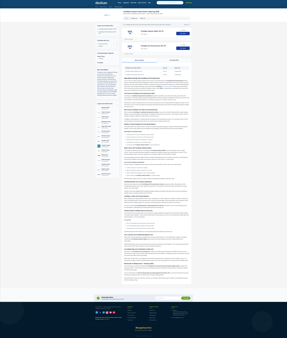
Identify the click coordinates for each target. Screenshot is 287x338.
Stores (119, 2)
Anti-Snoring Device (167, 86)
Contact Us (130, 320)
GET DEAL (183, 33)
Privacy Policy (130, 315)
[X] (100, 312)
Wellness (110, 6)
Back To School (142, 2)
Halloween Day (153, 312)
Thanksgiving (152, 315)
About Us (129, 310)
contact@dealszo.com (178, 317)
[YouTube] (110, 312)
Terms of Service (131, 312)
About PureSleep (139, 60)
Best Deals (133, 2)
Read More (106, 319)
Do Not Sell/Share (131, 317)
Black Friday (152, 317)
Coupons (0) (134, 18)
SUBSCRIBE (186, 298)
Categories (126, 2)
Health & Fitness (103, 6)
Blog (149, 2)
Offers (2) (142, 18)
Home (96, 6)
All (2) (126, 18)
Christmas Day (152, 320)
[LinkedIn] (103, 312)
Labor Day (151, 310)
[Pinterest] (114, 312)
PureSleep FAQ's (174, 60)
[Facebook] (96, 312)
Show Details (144, 34)
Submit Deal (189, 2)
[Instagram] (107, 312)
